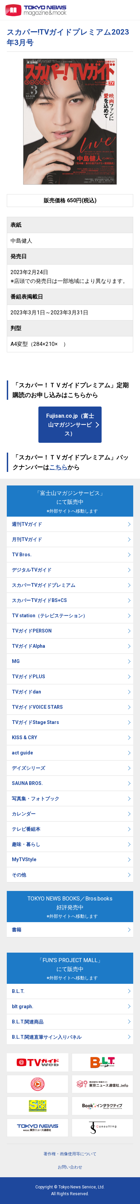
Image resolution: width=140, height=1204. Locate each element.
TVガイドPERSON (32, 631)
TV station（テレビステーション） (50, 615)
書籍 (16, 929)
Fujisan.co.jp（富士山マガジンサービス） (70, 424)
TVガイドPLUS (28, 676)
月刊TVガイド (27, 539)
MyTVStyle (24, 859)
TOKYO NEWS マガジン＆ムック (36, 10)
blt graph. (22, 1006)
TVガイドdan (26, 691)
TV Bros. (22, 554)
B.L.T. (18, 991)
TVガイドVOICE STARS (37, 707)
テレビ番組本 (26, 829)
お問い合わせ (70, 1167)
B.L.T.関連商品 (27, 1021)
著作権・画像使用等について (70, 1153)
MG (16, 661)
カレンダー (24, 813)
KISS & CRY (24, 737)
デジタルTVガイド (32, 570)
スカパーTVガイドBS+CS (39, 600)
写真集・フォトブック (35, 798)
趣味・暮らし (26, 844)
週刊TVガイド (27, 524)
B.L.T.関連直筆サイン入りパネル (47, 1037)
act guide (22, 752)
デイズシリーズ (28, 768)
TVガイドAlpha (28, 646)
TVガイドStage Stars (35, 722)
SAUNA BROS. (28, 783)
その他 (19, 874)
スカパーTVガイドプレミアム (43, 585)
